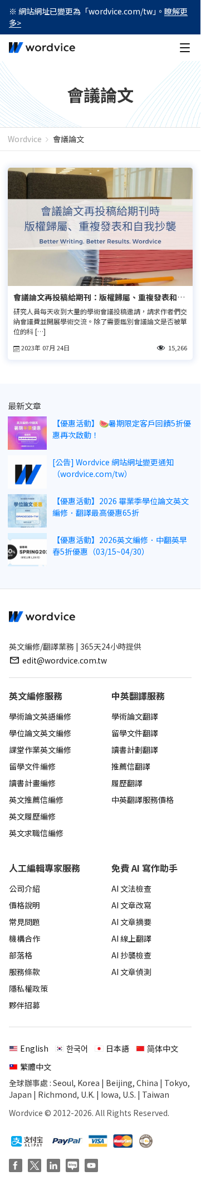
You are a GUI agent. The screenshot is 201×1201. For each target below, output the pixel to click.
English (34, 1048)
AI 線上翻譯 (131, 938)
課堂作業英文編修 (40, 749)
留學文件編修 (32, 766)
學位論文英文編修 (40, 732)
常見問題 (24, 921)
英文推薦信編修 (36, 799)
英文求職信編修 (36, 832)
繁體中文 (35, 1066)
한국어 (77, 1048)
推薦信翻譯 (130, 766)
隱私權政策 (28, 988)
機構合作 (24, 938)
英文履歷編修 (32, 816)
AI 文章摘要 (131, 921)
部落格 (20, 955)
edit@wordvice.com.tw (64, 660)
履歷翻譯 (127, 782)
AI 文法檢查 (131, 888)
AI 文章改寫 (131, 905)
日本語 (117, 1048)
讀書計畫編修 (32, 782)
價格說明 (24, 905)
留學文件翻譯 (134, 732)
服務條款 (24, 971)
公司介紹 (24, 888)
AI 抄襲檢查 (131, 955)
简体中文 (162, 1048)
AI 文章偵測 (131, 971)
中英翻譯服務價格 (142, 799)
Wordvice (25, 138)
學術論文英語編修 (40, 716)
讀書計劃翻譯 (134, 749)
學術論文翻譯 (134, 716)
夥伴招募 (24, 1005)
